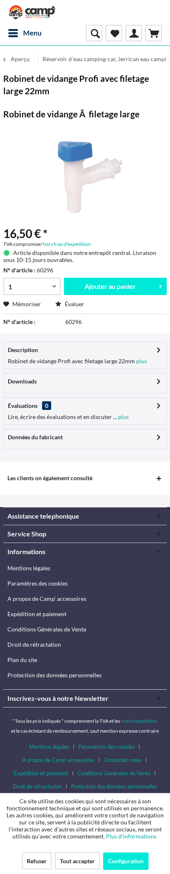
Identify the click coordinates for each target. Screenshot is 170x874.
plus (141, 360)
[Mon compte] (133, 33)
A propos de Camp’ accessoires (46, 598)
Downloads (22, 381)
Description (23, 349)
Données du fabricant (35, 437)
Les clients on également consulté (49, 477)
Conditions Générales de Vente (46, 629)
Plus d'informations (132, 836)
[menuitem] (24, 33)
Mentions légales (28, 568)
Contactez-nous (123, 760)
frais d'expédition (139, 721)
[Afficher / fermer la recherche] (94, 33)
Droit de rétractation (34, 644)
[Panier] (153, 33)
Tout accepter (77, 860)
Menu (32, 33)
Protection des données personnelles (54, 675)
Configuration (126, 860)
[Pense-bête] (114, 33)
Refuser (37, 860)
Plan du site (22, 659)
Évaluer (74, 303)
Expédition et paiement (36, 613)
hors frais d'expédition (67, 244)
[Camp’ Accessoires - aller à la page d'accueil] (32, 12)
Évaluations (23, 405)
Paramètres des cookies (37, 583)
